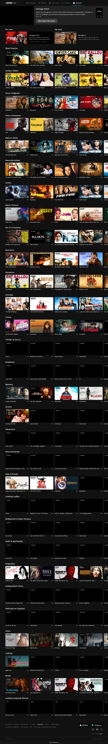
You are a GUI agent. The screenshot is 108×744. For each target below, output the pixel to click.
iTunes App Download (84, 725)
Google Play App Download (97, 725)
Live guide (32, 3)
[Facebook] (97, 729)
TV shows (67, 3)
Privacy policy (55, 724)
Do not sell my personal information (45, 727)
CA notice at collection (12, 727)
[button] (46, 21)
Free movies (55, 3)
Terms (47, 724)
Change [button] (100, 733)
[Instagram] (93, 729)
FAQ (31, 727)
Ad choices (24, 727)
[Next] (103, 57)
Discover (43, 3)
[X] (101, 729)
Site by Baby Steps (98, 739)
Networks (79, 3)
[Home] (10, 3)
